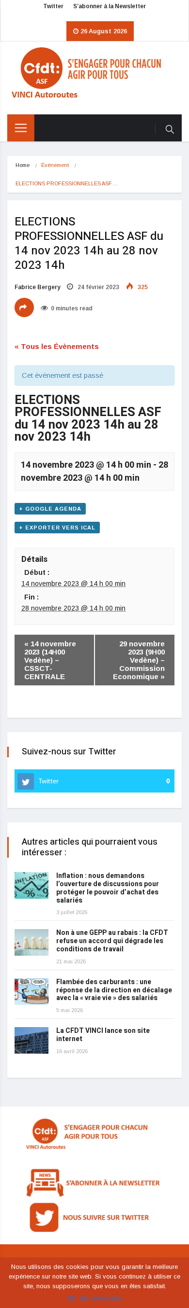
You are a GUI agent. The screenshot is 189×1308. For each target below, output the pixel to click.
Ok (71, 1298)
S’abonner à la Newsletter (109, 6)
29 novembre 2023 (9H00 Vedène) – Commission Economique (139, 660)
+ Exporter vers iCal (57, 527)
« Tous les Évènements (57, 346)
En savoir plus (101, 1298)
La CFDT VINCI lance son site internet (103, 1035)
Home (23, 165)
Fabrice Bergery (37, 287)
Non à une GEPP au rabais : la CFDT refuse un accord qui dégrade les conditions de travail (112, 941)
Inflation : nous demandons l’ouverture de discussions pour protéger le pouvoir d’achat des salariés (107, 888)
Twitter (53, 6)
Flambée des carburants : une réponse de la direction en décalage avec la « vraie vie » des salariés (114, 990)
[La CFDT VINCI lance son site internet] (31, 1040)
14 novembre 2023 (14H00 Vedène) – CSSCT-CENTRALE (50, 660)
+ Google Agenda (50, 509)
